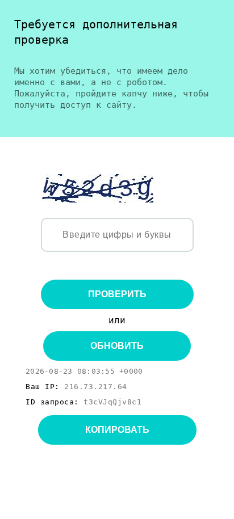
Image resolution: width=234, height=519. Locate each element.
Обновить (117, 346)
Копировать (117, 429)
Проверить (117, 294)
